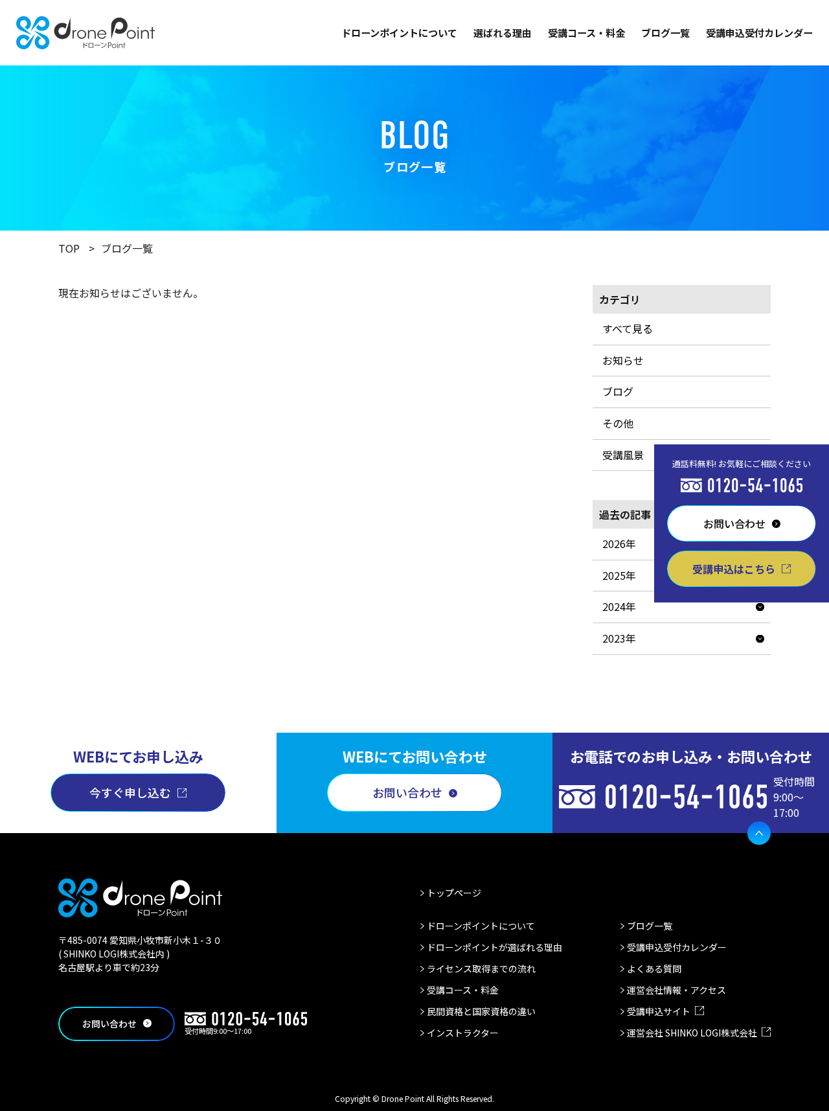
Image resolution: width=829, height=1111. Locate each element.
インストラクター (463, 1032)
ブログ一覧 (665, 32)
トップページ (454, 892)
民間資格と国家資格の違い (481, 1011)
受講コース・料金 (586, 32)
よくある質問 (654, 968)
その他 (617, 423)
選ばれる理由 (502, 32)
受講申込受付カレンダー (759, 32)
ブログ (617, 391)
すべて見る (627, 328)
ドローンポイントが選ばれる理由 (494, 947)
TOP (69, 248)
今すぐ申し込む (130, 792)
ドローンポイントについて (399, 32)
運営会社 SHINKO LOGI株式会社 (692, 1032)
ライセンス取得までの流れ (481, 968)
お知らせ (623, 360)
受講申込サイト (658, 1011)
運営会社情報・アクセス (676, 989)
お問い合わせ (407, 792)
